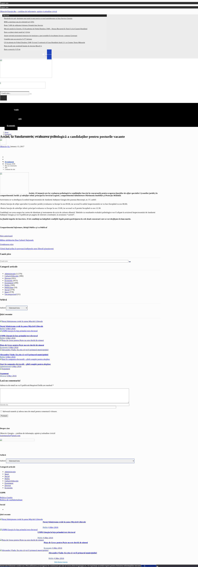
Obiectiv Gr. (5, 146)
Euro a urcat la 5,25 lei (12, 49)
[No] (157, 566)
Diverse (8, 278)
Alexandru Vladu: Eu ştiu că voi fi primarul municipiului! (24, 355)
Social (7, 290)
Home (6, 132)
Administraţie (10, 274)
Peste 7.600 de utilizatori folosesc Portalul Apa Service (23, 25)
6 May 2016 (10, 328)
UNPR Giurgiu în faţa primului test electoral (19, 336)
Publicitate (9, 287)
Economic (11, 126)
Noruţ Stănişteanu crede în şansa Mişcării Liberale (21, 326)
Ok (143, 566)
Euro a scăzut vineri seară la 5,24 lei (17, 32)
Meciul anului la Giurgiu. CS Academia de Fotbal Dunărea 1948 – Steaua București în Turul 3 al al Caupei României (45, 29)
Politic (7, 285)
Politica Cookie (6, 497)
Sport (7, 292)
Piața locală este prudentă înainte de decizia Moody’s (23, 46)
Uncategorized (10, 294)
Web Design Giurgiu (60, 562)
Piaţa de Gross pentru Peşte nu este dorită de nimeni (22, 345)
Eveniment (8, 134)
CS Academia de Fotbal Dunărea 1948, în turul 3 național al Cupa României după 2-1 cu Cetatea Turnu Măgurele (44, 42)
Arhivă (3, 308)
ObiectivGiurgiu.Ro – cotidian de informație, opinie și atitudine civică (28, 11)
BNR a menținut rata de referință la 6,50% (19, 22)
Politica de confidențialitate (11, 500)
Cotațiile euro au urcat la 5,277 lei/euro (18, 39)
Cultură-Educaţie (11, 276)
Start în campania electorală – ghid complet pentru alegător (25, 364)
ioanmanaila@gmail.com (10, 436)
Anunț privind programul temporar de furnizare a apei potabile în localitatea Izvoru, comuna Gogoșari (40, 36)
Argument (4, 373)
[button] (80, 105)
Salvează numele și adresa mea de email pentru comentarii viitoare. (30, 411)
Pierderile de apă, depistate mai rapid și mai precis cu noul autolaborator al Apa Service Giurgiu (38, 18)
